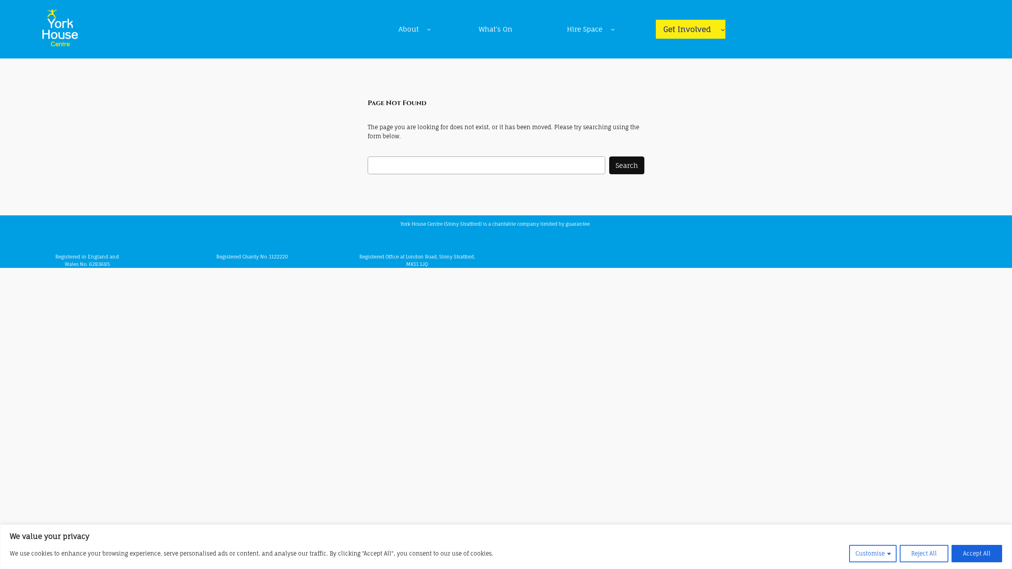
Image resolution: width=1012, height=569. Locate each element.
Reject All (924, 553)
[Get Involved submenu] (723, 29)
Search (627, 165)
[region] (506, 546)
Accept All (977, 553)
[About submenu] (429, 29)
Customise (870, 553)
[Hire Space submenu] (613, 29)
